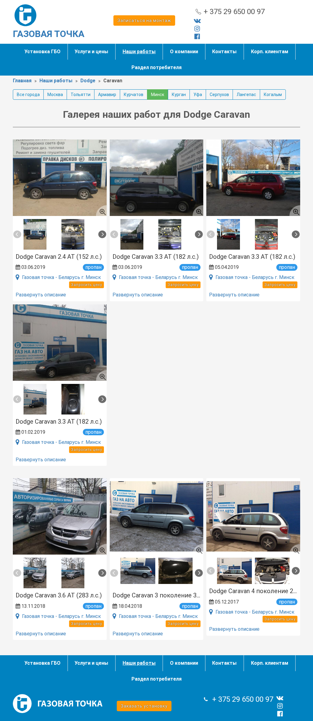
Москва (55, 94)
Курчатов (133, 94)
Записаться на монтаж (144, 20)
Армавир (107, 94)
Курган (179, 94)
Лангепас (246, 94)
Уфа (197, 94)
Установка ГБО (42, 51)
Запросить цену (86, 285)
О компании (184, 51)
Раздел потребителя (156, 67)
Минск (157, 94)
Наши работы (139, 51)
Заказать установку (144, 706)
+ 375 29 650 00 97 (234, 11)
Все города (28, 94)
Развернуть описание (41, 295)
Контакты (224, 51)
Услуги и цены (91, 51)
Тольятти (80, 94)
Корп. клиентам (269, 51)
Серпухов (219, 94)
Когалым (273, 94)
